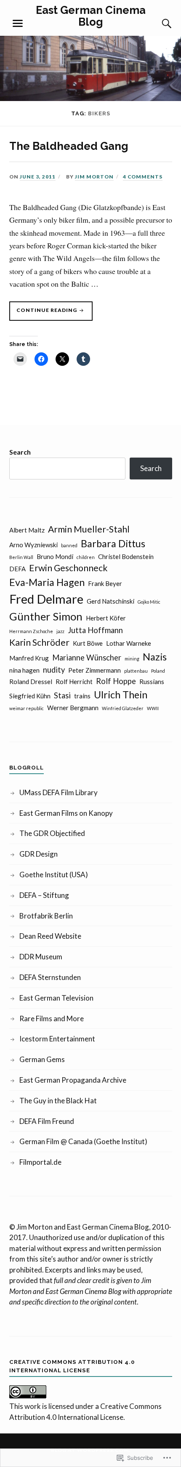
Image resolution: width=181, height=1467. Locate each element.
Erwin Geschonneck (68, 567)
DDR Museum (40, 956)
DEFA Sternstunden (50, 977)
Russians (151, 681)
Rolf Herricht (74, 681)
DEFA (17, 568)
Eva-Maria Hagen (47, 582)
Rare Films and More (51, 1018)
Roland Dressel (30, 681)
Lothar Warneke (128, 643)
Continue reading (43, 313)
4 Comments (142, 176)
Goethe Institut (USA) (53, 874)
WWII (153, 708)
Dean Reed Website (50, 936)
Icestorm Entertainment (57, 1038)
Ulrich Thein (120, 694)
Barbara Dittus (113, 543)
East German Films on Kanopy (66, 813)
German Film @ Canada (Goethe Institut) (83, 1141)
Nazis (155, 657)
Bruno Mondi (55, 556)
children (86, 557)
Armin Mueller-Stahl (89, 529)
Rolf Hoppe (116, 681)
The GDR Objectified (52, 833)
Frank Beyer (105, 583)
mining (132, 658)
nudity (54, 669)
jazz (60, 631)
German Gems (42, 1059)
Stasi (62, 695)
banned (69, 545)
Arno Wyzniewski (33, 544)
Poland (158, 671)
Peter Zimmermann (94, 670)
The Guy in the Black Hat (58, 1100)
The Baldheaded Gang (68, 146)
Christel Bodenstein (126, 556)
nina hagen (24, 670)
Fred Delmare (46, 598)
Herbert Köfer (106, 618)
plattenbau (136, 671)
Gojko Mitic (149, 601)
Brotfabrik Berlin (46, 915)
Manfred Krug (29, 658)
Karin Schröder (39, 642)
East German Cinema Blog (91, 16)
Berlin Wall (21, 557)
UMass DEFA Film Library (58, 792)
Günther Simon (46, 616)
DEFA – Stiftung (44, 895)
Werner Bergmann (72, 707)
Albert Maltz (27, 530)
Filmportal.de (40, 1162)
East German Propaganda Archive (72, 1080)
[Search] (158, 23)
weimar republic (26, 708)
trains (82, 696)
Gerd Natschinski (110, 601)
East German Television (56, 997)
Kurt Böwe (88, 643)
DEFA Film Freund (46, 1121)
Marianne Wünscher (86, 657)
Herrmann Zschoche (31, 631)
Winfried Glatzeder (123, 708)
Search (20, 452)
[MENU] (17, 23)
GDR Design (38, 853)
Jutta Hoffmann (95, 630)
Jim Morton (94, 176)
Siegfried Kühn (30, 696)
